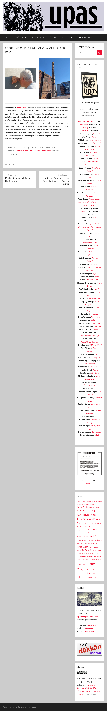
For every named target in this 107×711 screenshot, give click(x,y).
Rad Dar (93, 543)
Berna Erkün (90, 501)
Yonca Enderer (82, 564)
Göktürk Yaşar (86, 533)
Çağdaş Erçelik (97, 569)
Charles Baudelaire (94, 507)
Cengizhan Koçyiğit (83, 504)
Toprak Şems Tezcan (87, 553)
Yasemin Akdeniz (95, 559)
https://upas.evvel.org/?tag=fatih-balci (34, 151)
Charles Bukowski (83, 511)
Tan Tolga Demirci (89, 550)
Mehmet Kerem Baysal (83, 536)
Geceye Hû (96, 357)
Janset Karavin (95, 533)
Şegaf (97, 354)
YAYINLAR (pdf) (37, 37)
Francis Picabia (87, 530)
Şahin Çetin (82, 577)
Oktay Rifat (93, 540)
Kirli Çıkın (95, 373)
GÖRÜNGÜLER (20, 37)
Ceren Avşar (93, 504)
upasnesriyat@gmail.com (88, 616)
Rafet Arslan (82, 547)
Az (95, 388)
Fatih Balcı (21, 108)
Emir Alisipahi (85, 519)
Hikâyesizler (95, 264)
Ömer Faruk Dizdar (82, 574)
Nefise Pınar (87, 540)
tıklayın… (89, 483)
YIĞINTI (6, 37)
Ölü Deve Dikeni (95, 345)
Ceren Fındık (82, 507)
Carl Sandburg (98, 501)
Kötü (97, 435)
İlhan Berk (92, 573)
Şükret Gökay (92, 577)
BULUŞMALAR (67, 37)
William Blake (84, 559)
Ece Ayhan (90, 514)
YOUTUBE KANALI (85, 37)
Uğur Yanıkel (91, 556)
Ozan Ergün (87, 543)
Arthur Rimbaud (81, 501)
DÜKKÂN (52, 37)
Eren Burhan (94, 523)
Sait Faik (91, 547)
